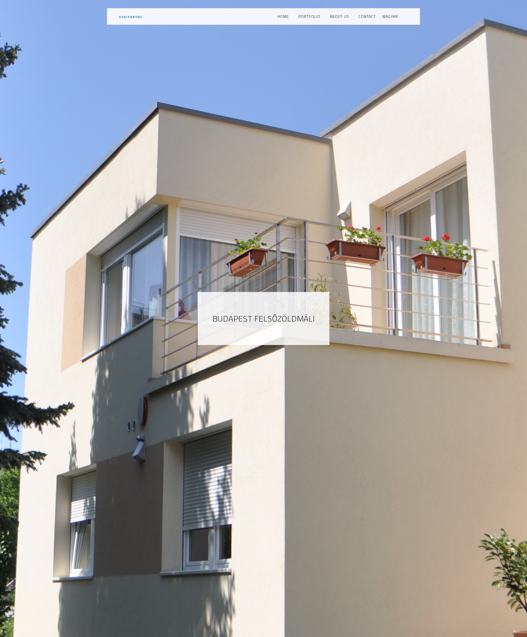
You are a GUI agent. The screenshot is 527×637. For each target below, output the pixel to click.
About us (339, 16)
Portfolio (309, 16)
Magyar (390, 16)
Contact (367, 16)
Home (283, 16)
